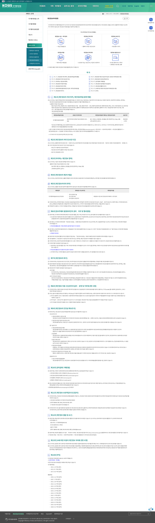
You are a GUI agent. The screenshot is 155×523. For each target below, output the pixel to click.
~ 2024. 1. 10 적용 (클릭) (55, 491)
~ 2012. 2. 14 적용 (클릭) (55, 467)
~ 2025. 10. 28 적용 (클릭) (56, 504)
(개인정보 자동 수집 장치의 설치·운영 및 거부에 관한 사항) (108, 77)
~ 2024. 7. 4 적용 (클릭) (55, 495)
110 (72, 518)
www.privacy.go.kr (89, 129)
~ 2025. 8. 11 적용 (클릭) (55, 502)
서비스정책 (115, 14)
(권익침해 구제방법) (100, 81)
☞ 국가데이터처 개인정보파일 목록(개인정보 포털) (61, 134)
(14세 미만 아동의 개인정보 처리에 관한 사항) (106, 88)
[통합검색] (117, 6)
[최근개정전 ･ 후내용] (54, 460)
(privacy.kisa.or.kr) (73, 373)
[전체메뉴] (151, 6)
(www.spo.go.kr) (67, 378)
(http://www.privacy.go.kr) (95, 432)
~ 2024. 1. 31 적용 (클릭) (55, 493)
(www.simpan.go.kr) (64, 387)
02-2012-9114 (62, 518)
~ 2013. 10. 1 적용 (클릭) (55, 469)
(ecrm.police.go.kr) (66, 380)
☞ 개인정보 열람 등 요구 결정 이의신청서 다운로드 (62, 249)
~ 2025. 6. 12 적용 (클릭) (55, 498)
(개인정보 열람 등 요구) (100, 86)
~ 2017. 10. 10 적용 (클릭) (56, 471)
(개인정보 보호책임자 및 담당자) (103, 84)
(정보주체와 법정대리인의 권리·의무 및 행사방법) (67, 88)
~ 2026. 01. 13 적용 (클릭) (56, 507)
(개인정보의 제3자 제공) (61, 84)
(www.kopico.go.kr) (73, 375)
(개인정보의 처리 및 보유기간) (62, 79)
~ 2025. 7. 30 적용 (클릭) (55, 500)
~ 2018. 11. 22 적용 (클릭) (56, 477)
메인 (103, 13)
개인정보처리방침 (124, 14)
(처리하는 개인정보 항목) (61, 81)
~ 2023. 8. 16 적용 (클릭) (55, 488)
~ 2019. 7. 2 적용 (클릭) (55, 479)
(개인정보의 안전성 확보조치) (102, 79)
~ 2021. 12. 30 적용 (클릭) (56, 481)
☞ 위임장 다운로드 (54, 233)
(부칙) (96, 91)
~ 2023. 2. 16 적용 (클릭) (55, 486)
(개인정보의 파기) (59, 91)
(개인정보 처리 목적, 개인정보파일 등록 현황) (68, 77)
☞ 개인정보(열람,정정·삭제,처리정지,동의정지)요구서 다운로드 (65, 226)
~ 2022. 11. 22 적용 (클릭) (56, 484)
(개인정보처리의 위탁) (60, 86)
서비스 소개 (108, 14)
